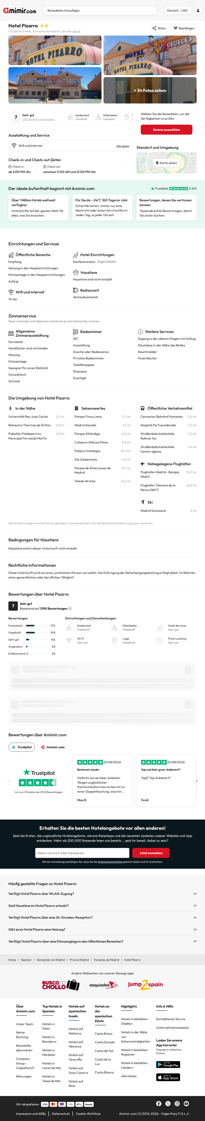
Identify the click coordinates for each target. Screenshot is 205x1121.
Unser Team (24, 1024)
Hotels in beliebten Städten (134, 1021)
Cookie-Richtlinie (88, 1114)
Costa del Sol (104, 1051)
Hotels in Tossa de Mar (51, 1078)
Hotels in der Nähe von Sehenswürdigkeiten (135, 1036)
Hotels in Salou (48, 1026)
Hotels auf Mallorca (76, 1031)
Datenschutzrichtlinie (110, 861)
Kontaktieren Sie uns (170, 1019)
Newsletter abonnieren (24, 1047)
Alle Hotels (129, 1076)
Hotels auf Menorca (76, 1044)
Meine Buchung (22, 1034)
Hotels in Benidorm (49, 1039)
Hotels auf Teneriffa (76, 1057)
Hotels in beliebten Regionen (134, 1052)
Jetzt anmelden (151, 853)
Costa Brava (103, 1034)
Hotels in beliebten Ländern (134, 1065)
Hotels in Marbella (48, 1052)
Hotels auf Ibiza (76, 1083)
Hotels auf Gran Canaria (78, 1070)
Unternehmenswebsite (172, 1028)
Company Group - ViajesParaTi (25, 1063)
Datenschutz (61, 1114)
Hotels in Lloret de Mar (51, 1065)
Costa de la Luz (103, 1061)
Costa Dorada (105, 1042)
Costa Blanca (104, 1072)
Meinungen (24, 1076)
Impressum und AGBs (31, 1114)
